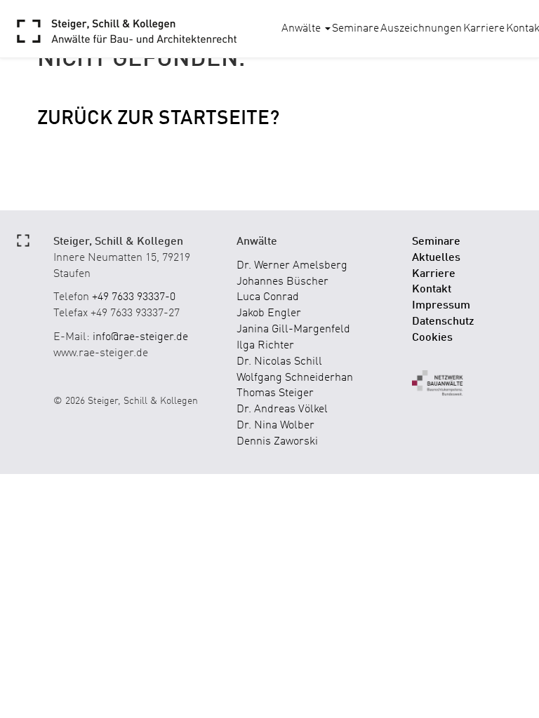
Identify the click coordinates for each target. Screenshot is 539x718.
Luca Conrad (268, 297)
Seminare (355, 28)
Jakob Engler (269, 313)
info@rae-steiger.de (140, 337)
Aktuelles (436, 258)
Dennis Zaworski (277, 441)
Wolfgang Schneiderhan (295, 378)
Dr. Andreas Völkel (282, 409)
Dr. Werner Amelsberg (292, 265)
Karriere (484, 28)
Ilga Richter (265, 345)
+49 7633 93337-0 (133, 297)
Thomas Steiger (275, 393)
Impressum (441, 305)
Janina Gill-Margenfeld (293, 329)
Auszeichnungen (421, 28)
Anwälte (302, 28)
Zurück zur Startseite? (158, 119)
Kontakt (431, 289)
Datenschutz (443, 321)
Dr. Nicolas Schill (279, 361)
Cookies (432, 338)
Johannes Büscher (282, 281)
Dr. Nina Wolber (275, 425)
